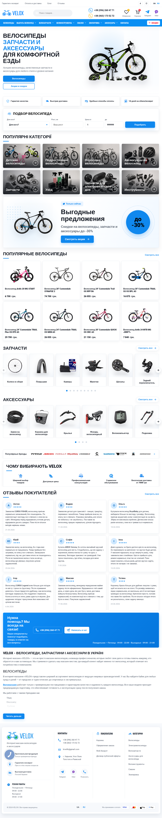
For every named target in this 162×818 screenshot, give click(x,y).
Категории (138, 733)
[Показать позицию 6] (84, 390)
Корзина (100, 740)
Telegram (62, 777)
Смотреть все (152, 255)
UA (78, 807)
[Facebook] (140, 3)
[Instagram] (146, 3)
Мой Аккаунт (102, 751)
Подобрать (140, 124)
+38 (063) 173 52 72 (104, 15)
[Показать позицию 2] (70, 390)
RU (84, 807)
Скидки (154, 22)
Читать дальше (13, 716)
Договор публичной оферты (108, 756)
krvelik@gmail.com (71, 749)
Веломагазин (10, 684)
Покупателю (107, 733)
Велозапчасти (134, 751)
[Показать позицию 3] (74, 390)
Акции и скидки (19, 86)
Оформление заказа (105, 745)
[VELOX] (13, 13)
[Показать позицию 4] (77, 390)
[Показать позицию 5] (81, 390)
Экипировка (133, 775)
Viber (73, 777)
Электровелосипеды (137, 745)
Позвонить (85, 777)
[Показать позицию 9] (95, 390)
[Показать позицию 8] (91, 390)
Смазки (131, 769)
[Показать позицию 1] (67, 390)
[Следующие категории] (158, 370)
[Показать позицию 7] (88, 390)
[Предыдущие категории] (4, 370)
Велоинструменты (136, 764)
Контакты (62, 733)
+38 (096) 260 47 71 (104, 10)
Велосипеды (8, 22)
